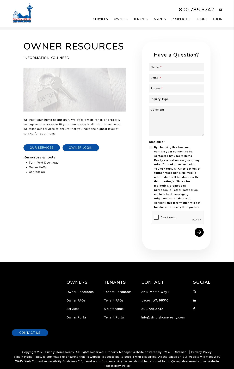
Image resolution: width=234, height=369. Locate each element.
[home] (22, 13)
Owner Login (81, 148)
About (201, 19)
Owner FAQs (38, 167)
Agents (160, 19)
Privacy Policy (201, 352)
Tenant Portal (114, 317)
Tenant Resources (118, 292)
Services (100, 19)
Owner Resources (80, 292)
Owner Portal (76, 317)
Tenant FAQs (114, 300)
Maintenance (114, 309)
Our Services (42, 148)
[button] (218, 10)
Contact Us (37, 172)
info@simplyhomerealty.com (163, 317)
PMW (166, 352)
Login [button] (217, 19)
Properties (181, 19)
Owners (121, 19)
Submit (199, 232)
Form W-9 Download (44, 162)
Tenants (141, 19)
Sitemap (181, 352)
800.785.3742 (196, 9)
